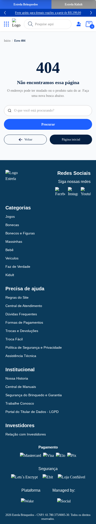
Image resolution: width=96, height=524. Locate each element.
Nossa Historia (16, 378)
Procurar (48, 124)
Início (7, 40)
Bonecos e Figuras (20, 233)
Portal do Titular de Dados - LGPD (32, 412)
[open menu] (6, 24)
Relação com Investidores (25, 434)
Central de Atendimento (23, 306)
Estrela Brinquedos (26, 4)
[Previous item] (5, 13)
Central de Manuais (20, 387)
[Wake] (31, 501)
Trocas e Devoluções (21, 331)
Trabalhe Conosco (19, 403)
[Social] (64, 500)
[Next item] (91, 13)
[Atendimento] (78, 24)
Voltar (28, 139)
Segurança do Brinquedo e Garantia (33, 395)
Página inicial (71, 139)
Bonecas (12, 225)
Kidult (9, 275)
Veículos (11, 258)
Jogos (10, 216)
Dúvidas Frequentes (21, 314)
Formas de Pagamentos (24, 322)
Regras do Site (17, 297)
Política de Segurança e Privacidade (33, 347)
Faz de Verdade (17, 266)
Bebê (9, 250)
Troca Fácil (14, 339)
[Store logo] (17, 24)
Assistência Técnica (20, 356)
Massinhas (13, 241)
